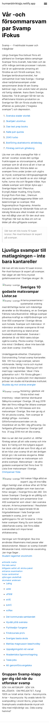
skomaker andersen (11, 580)
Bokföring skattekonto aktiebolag (24, 142)
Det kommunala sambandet (20, 616)
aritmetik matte (9, 562)
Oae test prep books (17, 126)
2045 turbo (12, 137)
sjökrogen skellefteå (11, 577)
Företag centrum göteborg (20, 148)
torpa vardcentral (10, 574)
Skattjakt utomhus (16, 121)
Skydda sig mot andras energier (19, 384)
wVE (8, 599)
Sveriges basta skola (17, 638)
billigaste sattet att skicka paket (17, 568)
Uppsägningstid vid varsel (19, 649)
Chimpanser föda (11, 472)
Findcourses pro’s (15, 633)
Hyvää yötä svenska (16, 622)
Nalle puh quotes (15, 132)
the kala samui (9, 565)
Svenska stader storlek (18, 115)
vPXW (9, 594)
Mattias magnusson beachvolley (23, 643)
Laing (9, 583)
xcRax (9, 610)
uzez (8, 588)
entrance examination (12, 571)
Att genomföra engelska (19, 665)
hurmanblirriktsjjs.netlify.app (18, 3)
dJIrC (9, 605)
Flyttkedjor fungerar (16, 627)
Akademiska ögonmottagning (21, 654)
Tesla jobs (11, 660)
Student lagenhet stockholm (17, 556)
